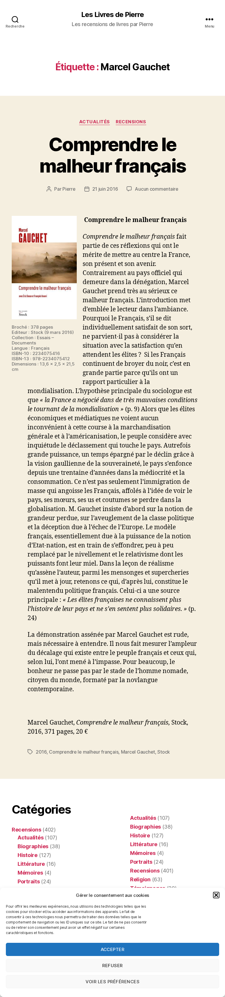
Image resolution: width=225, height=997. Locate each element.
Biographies (33, 846)
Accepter (113, 949)
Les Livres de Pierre (112, 14)
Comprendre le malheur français (112, 155)
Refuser (112, 965)
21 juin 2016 (105, 189)
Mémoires (30, 873)
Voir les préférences (113, 981)
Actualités (94, 121)
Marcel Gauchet (138, 752)
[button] (216, 895)
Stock (163, 752)
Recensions (131, 121)
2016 (41, 752)
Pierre (68, 189)
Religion (140, 879)
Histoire (28, 855)
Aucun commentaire (156, 189)
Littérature (31, 864)
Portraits (29, 881)
